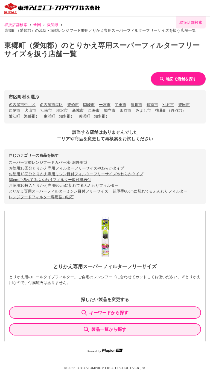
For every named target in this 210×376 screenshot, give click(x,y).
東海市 (94, 110)
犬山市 (30, 110)
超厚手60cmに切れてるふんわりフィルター (150, 191)
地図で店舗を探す (181, 79)
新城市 (78, 110)
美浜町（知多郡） (94, 116)
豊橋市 (73, 104)
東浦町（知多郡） (59, 116)
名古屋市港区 (51, 104)
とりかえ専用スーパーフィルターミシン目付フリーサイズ (58, 191)
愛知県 (53, 24)
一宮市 (104, 104)
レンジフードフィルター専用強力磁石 (41, 197)
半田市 (120, 104)
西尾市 (14, 110)
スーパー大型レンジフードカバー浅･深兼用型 (48, 162)
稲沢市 (62, 110)
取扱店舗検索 (15, 24)
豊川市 (136, 104)
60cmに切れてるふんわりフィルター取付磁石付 (50, 179)
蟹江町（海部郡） (24, 116)
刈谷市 (168, 104)
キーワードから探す (109, 312)
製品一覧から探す (108, 329)
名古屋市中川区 (22, 104)
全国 (37, 24)
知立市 (109, 110)
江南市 (46, 110)
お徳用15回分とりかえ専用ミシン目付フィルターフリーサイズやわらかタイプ (76, 174)
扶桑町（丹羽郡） (170, 110)
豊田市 (184, 104)
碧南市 (152, 104)
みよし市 (143, 110)
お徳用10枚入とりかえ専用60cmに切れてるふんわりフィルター (63, 185)
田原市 (125, 110)
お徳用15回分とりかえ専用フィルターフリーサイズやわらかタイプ (66, 168)
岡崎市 (89, 104)
